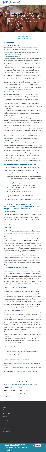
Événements (13, 24)
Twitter (4, 409)
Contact (4, 418)
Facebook (4, 407)
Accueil (10, 24)
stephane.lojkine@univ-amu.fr (16, 193)
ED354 (4, 436)
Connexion (5, 416)
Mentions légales (6, 420)
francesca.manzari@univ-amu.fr (13, 189)
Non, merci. (38, 445)
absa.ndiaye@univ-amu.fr (36, 199)
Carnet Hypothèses (6, 431)
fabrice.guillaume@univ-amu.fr (17, 196)
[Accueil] (12, 2)
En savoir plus (9, 450)
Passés (17, 24)
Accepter (33, 445)
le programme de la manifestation (13, 56)
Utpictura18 (5, 433)
